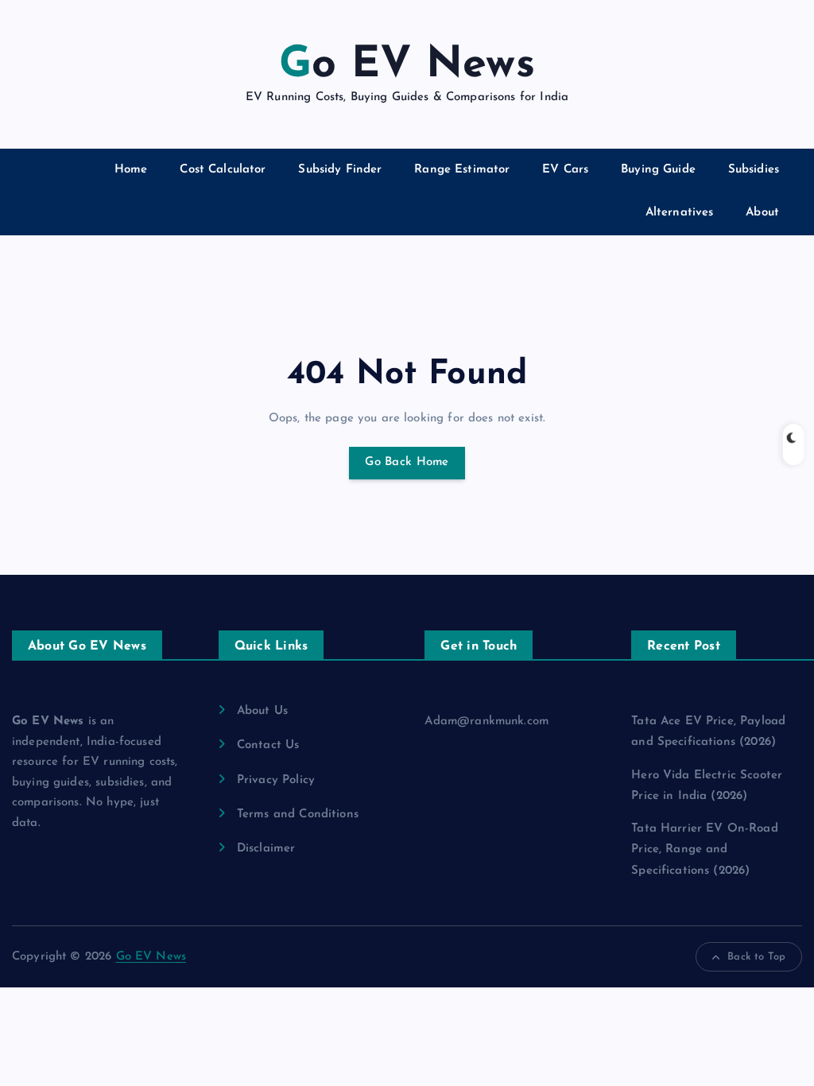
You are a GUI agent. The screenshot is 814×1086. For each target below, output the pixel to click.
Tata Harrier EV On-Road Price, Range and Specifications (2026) (704, 850)
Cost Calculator (223, 170)
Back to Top (756, 957)
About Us (262, 711)
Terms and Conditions (298, 814)
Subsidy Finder (340, 170)
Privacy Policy (276, 780)
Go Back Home (406, 462)
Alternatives (679, 213)
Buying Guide (658, 170)
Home (131, 170)
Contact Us (268, 745)
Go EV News (151, 957)
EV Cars (565, 170)
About (762, 213)
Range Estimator (462, 170)
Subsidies (753, 170)
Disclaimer (266, 849)
